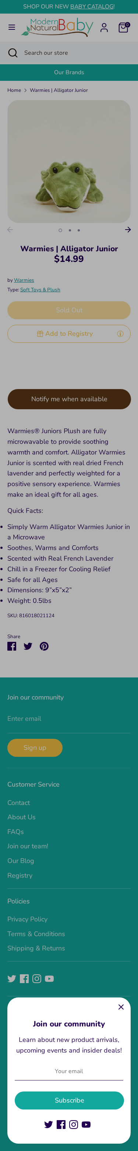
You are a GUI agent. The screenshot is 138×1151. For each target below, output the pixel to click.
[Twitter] (48, 1124)
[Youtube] (86, 1124)
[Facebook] (61, 1124)
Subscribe (69, 1100)
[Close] (121, 1007)
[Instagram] (73, 1124)
